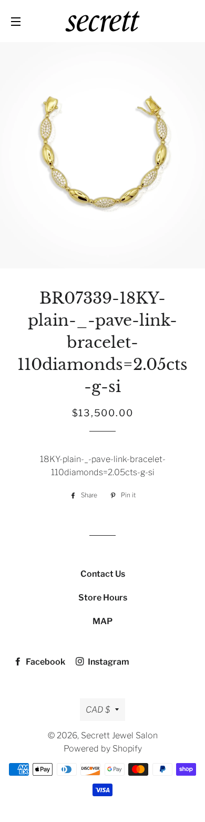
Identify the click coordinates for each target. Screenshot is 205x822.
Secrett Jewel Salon (119, 735)
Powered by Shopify (103, 749)
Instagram (107, 662)
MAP (102, 621)
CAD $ (98, 710)
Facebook (44, 662)
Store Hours (102, 598)
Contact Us (102, 574)
